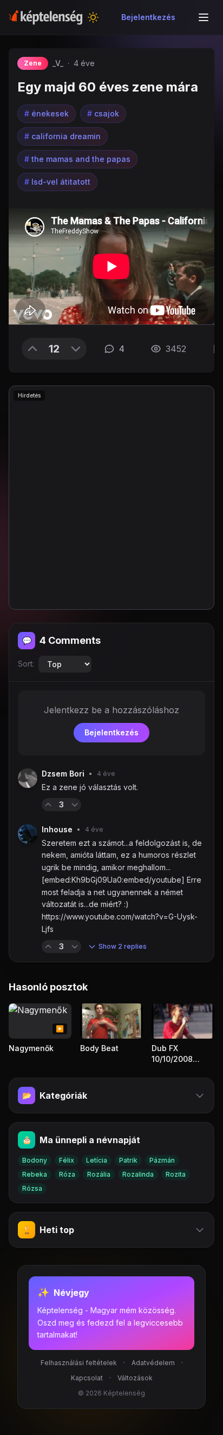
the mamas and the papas (77, 159)
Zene (33, 63)
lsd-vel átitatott (57, 181)
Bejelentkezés (148, 17)
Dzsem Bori (63, 773)
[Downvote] (76, 349)
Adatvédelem (153, 1363)
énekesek (46, 113)
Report (98, 804)
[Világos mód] (93, 17)
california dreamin (62, 136)
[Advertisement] (111, 497)
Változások (135, 1378)
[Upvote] (32, 349)
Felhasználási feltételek (79, 1363)
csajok (103, 113)
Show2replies (123, 946)
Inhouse (57, 829)
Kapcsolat (87, 1378)
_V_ (58, 63)
